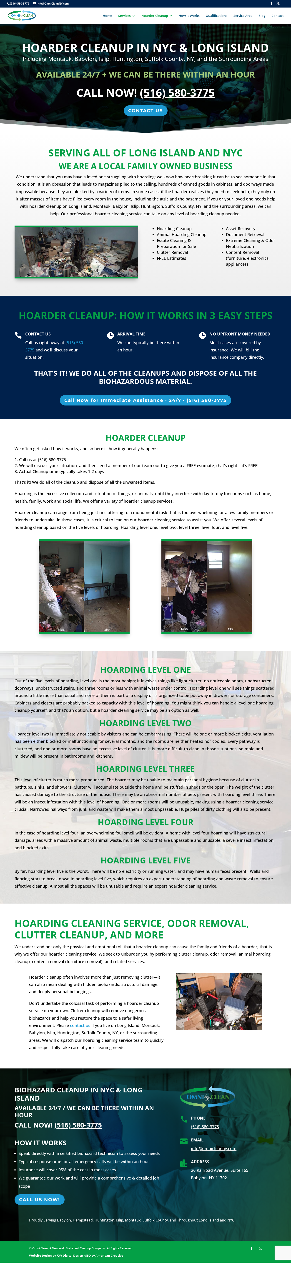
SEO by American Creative (104, 1255)
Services (124, 16)
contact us (80, 1025)
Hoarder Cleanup (154, 16)
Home (107, 16)
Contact (277, 16)
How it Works (189, 16)
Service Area (242, 16)
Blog (261, 16)
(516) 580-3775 (177, 92)
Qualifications (216, 16)
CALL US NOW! (39, 1199)
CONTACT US (145, 110)
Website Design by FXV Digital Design (56, 1255)
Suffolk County (155, 1220)
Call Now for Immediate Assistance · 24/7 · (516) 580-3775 (145, 400)
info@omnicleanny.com (213, 1148)
